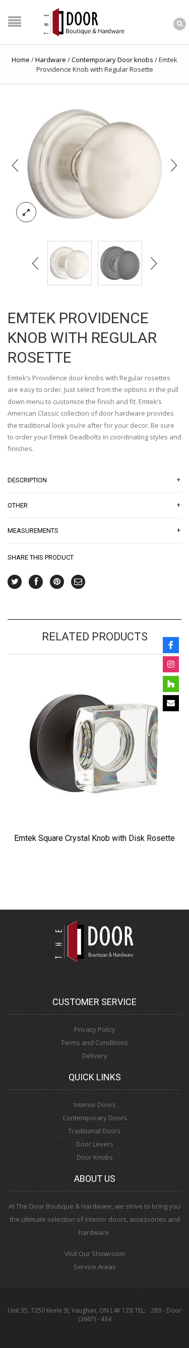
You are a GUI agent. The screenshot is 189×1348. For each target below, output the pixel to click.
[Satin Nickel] (95, 164)
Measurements (94, 530)
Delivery (94, 1055)
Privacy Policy (94, 1029)
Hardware (50, 59)
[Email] (171, 703)
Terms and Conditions (94, 1042)
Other (94, 505)
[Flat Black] (120, 263)
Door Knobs (95, 1157)
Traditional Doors (94, 1130)
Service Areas (95, 1266)
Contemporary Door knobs (112, 59)
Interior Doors (95, 1104)
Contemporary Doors (94, 1117)
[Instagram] (171, 664)
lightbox (26, 212)
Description (94, 480)
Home (21, 59)
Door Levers (94, 1144)
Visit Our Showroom (95, 1253)
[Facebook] (171, 645)
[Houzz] (171, 684)
